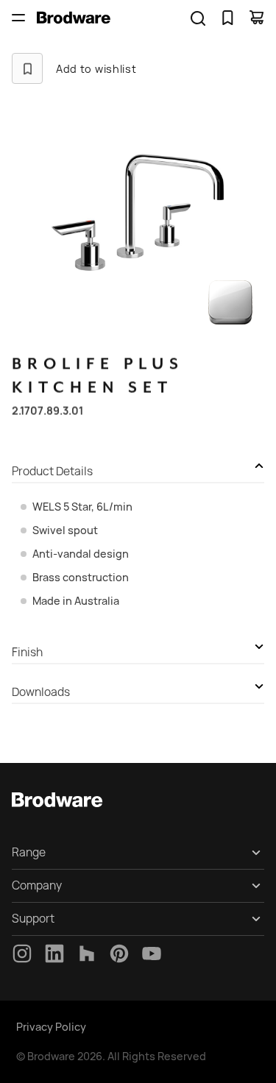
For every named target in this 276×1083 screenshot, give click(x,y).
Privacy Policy (51, 1027)
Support (33, 918)
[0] (227, 17)
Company (37, 885)
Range (29, 852)
